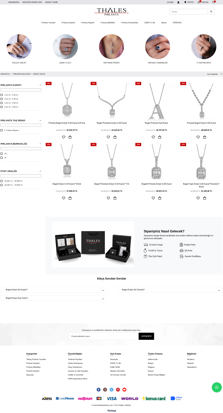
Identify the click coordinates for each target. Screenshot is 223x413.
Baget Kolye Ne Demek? (133, 290)
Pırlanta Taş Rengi (13, 120)
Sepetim (190, 363)
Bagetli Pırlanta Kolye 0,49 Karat (156, 184)
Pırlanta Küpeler (87, 23)
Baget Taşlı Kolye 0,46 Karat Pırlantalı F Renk (201, 185)
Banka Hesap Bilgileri (156, 375)
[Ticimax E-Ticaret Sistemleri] (111, 411)
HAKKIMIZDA (13, 2)
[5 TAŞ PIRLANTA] (204, 46)
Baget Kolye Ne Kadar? (16, 290)
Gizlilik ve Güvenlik (75, 375)
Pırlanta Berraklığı (14, 144)
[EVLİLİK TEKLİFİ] (19, 46)
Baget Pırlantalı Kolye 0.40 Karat (112, 123)
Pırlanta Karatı (11, 85)
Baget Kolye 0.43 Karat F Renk (67, 184)
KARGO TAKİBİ (51, 2)
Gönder (146, 336)
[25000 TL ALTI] (65, 46)
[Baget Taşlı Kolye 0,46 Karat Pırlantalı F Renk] (201, 163)
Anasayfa (114, 359)
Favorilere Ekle (63, 137)
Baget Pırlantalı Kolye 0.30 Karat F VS (111, 184)
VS (6, 154)
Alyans (164, 23)
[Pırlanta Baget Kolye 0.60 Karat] (201, 102)
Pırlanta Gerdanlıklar (129, 23)
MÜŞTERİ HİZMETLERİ (32, 2)
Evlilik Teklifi (115, 367)
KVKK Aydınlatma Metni (77, 379)
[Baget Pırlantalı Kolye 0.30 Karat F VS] (112, 163)
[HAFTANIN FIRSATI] (111, 46)
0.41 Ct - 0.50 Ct (11, 103)
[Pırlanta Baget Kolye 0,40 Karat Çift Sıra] (67, 102)
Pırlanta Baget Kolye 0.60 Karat (201, 123)
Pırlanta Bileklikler (108, 23)
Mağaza (151, 367)
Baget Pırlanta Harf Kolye (156, 123)
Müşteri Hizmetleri (117, 371)
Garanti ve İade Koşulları (78, 371)
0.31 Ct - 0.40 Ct (11, 99)
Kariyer (151, 371)
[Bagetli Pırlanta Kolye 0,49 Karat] (156, 163)
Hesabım (190, 359)
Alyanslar (30, 375)
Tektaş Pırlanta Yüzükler (36, 359)
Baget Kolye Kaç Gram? (17, 298)
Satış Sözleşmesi (75, 367)
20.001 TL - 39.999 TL (14, 181)
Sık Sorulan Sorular (118, 375)
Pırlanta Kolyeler (68, 23)
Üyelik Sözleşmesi (75, 363)
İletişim (151, 363)
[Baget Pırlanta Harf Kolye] (156, 102)
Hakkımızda (153, 359)
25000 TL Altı (149, 23)
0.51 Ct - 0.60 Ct (11, 107)
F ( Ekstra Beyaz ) (12, 130)
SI (5, 158)
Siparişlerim (192, 367)
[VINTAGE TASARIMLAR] (157, 46)
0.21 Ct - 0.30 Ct (11, 95)
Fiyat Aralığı (9, 171)
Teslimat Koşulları (75, 359)
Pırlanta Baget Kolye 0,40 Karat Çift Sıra (67, 123)
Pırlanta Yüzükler (48, 23)
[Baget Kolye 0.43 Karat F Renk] (67, 163)
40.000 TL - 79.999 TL (14, 185)
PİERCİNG (177, 23)
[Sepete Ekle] (70, 137)
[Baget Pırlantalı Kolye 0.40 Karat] (112, 102)
